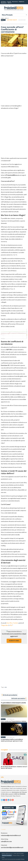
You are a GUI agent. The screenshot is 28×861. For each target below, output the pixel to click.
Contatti (9, 1)
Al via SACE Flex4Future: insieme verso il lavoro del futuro (14, 767)
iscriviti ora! (14, 640)
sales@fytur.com (6, 841)
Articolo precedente (10, 695)
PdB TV (9, 2)
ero (12, 623)
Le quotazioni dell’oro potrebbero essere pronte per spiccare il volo (12, 740)
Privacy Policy (16, 855)
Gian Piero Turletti (12, 20)
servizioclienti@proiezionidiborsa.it (12, 847)
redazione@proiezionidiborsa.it (11, 835)
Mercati (7, 18)
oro (6, 687)
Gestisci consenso (7, 855)
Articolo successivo (18, 698)
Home (2, 18)
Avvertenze (15, 1)
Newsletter (4, 2)
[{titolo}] (14, 11)
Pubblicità (21, 1)
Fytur (23, 859)
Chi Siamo (3, 1)
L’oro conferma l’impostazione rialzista (13, 721)
